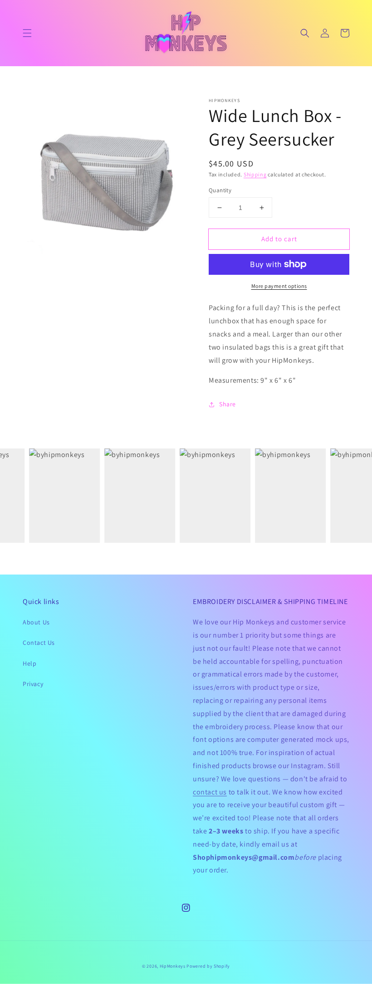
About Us (36, 622)
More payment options (279, 286)
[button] (27, 33)
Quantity (220, 190)
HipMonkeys (173, 966)
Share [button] (227, 404)
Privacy (33, 684)
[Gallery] (104, 179)
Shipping (255, 174)
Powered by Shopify (208, 966)
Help (29, 663)
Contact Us (39, 642)
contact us (210, 792)
